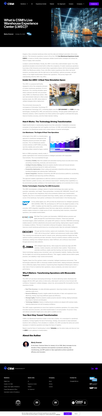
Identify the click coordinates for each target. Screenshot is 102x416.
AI (31, 4)
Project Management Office (10, 389)
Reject (76, 413)
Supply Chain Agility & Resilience (12, 386)
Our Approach (61, 4)
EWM (71, 109)
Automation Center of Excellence (12, 392)
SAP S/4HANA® (62, 109)
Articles (50, 384)
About (50, 381)
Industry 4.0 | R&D (8, 384)
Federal (52, 4)
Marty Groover (36, 342)
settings (58, 414)
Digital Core (6, 381)
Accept (68, 413)
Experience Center (41, 4)
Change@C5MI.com (74, 381)
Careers (71, 4)
